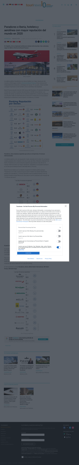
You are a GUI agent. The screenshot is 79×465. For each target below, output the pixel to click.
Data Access (39, 258)
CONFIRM (28, 253)
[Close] (66, 206)
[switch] (59, 231)
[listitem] (39, 227)
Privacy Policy (48, 258)
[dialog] (39, 233)
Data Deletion (30, 258)
